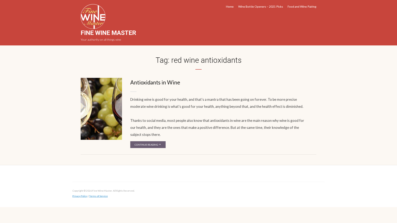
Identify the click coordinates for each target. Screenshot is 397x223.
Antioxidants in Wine (155, 82)
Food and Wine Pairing (302, 6)
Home (230, 6)
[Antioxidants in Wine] (101, 108)
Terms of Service (98, 196)
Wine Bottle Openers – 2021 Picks (260, 6)
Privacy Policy (79, 196)
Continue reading (146, 144)
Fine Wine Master (108, 32)
